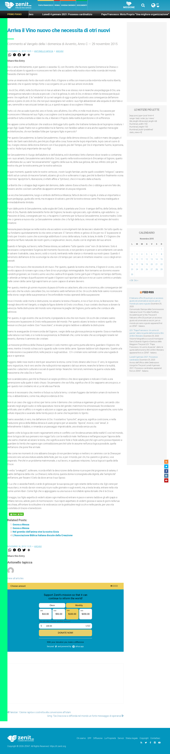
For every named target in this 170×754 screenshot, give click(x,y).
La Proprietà (110, 738)
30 (132, 274)
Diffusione (98, 738)
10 (137, 259)
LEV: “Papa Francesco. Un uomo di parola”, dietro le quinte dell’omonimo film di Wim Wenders (146, 333)
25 (142, 269)
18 (142, 264)
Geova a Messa (21, 524)
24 (137, 269)
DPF (90, 738)
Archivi (59, 51)
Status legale (132, 738)
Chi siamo (81, 738)
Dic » (136, 280)
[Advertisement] (65, 686)
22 (161, 264)
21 (157, 264)
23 (132, 269)
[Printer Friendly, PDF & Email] (16, 514)
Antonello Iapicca (43, 51)
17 (137, 264)
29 (161, 269)
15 (161, 259)
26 (147, 269)
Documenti (82, 5)
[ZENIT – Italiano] (21, 5)
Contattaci (155, 738)
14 (157, 259)
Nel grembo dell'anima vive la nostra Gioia (36, 531)
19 (147, 264)
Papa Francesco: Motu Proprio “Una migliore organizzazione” (114, 14)
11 (142, 259)
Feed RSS (148, 292)
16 (132, 264)
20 (152, 264)
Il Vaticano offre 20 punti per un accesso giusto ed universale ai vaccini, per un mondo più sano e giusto (146, 301)
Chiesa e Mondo (68, 5)
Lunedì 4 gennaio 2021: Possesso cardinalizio (47, 14)
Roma (57, 5)
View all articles (15, 578)
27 (152, 269)
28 (157, 269)
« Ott (131, 280)
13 (152, 259)
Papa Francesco (45, 5)
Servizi (121, 738)
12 (147, 259)
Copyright (144, 738)
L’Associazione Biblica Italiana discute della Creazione (43, 535)
